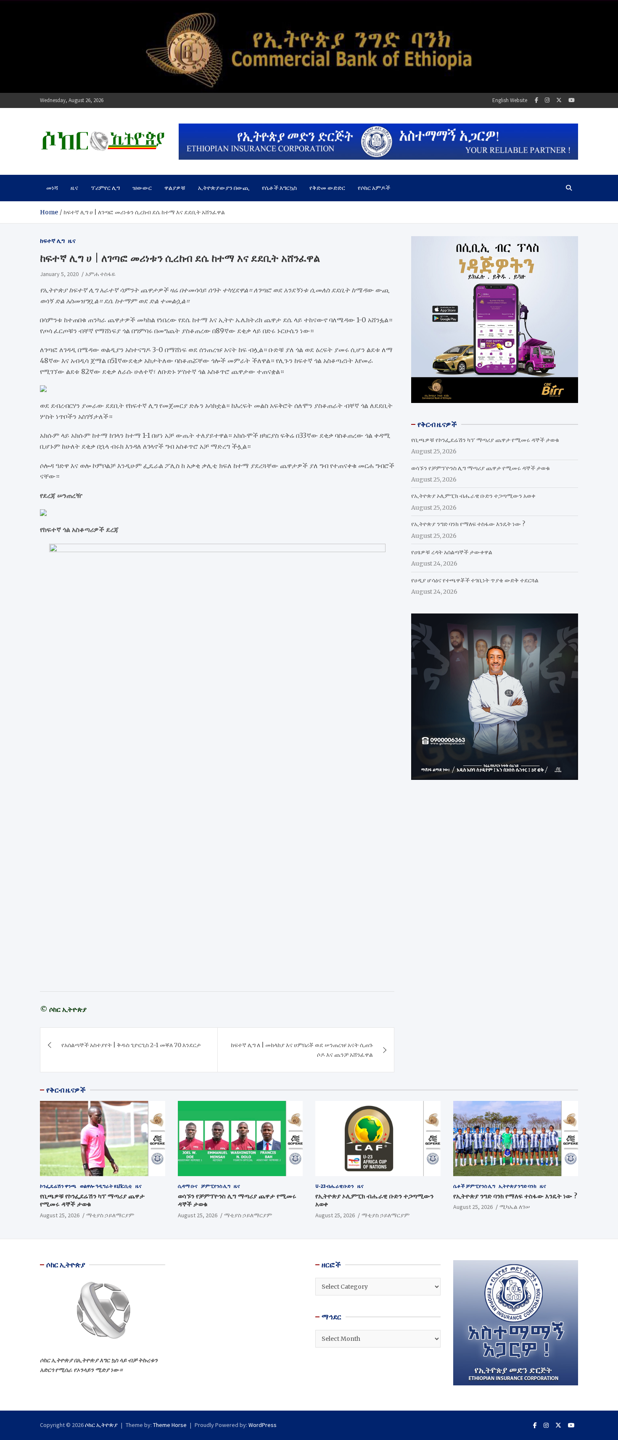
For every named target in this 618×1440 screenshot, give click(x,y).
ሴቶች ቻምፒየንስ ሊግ (474, 1186)
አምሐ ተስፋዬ (100, 274)
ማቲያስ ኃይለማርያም (110, 1215)
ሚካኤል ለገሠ (514, 1207)
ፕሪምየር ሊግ (105, 188)
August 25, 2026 (59, 1215)
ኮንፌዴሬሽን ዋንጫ (58, 1186)
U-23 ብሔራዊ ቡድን (334, 1186)
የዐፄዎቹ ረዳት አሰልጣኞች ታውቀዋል (451, 552)
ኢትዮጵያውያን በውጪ (223, 188)
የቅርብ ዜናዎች (66, 1090)
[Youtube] (571, 100)
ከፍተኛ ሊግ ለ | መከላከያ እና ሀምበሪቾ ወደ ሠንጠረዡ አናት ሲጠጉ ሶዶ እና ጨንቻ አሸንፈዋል (302, 1049)
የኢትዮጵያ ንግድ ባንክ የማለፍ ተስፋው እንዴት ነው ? (468, 524)
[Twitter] (559, 100)
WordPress (262, 1425)
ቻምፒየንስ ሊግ (215, 1186)
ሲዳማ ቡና (188, 1186)
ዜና (74, 188)
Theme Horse (170, 1425)
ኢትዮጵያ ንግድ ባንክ (517, 1186)
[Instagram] (547, 100)
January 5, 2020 (59, 274)
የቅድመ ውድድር (327, 188)
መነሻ (52, 188)
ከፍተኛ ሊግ (52, 241)
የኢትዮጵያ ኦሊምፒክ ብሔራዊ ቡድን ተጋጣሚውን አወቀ (473, 496)
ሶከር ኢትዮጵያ (101, 1425)
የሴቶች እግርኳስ (279, 188)
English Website (509, 100)
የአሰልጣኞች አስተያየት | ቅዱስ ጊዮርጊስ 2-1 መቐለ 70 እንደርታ (131, 1045)
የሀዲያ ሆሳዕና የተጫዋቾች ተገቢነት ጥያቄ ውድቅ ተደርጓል (475, 580)
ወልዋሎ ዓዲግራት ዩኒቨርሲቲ (106, 1186)
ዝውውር (142, 188)
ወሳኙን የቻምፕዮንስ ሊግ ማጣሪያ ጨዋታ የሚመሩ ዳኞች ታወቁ (480, 468)
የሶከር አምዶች (374, 188)
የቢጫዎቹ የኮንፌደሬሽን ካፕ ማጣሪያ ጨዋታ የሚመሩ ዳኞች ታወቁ (485, 440)
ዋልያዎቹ (174, 188)
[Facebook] (536, 100)
